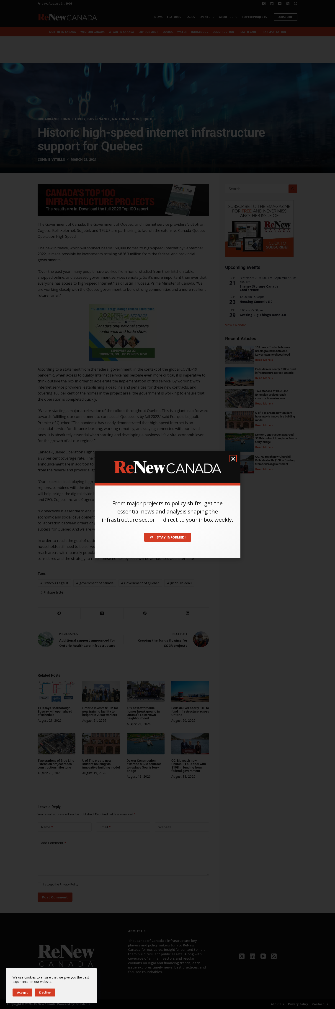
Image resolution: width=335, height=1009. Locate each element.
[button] (233, 458)
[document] (167, 504)
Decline (45, 992)
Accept (22, 992)
